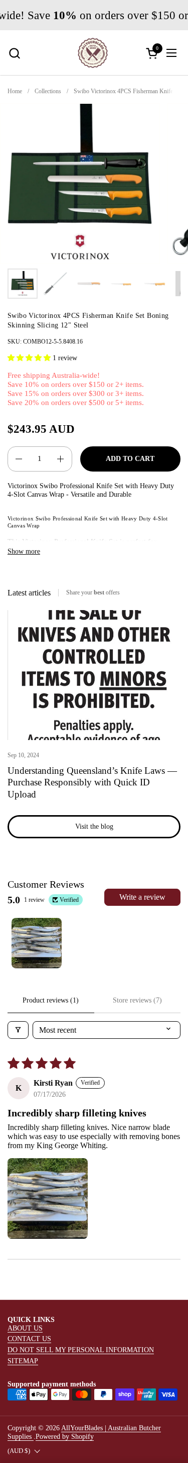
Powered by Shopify (65, 1436)
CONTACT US (29, 1339)
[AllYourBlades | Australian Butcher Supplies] (92, 53)
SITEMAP (23, 1361)
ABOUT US (25, 1328)
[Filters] (18, 1030)
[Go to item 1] (37, 943)
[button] (14, 53)
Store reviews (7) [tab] (137, 1000)
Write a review (142, 897)
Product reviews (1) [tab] (51, 1000)
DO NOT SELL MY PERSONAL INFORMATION (81, 1350)
